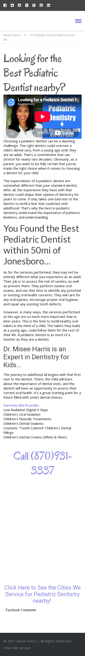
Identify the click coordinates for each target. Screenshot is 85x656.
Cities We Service (16, 648)
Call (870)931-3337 (42, 463)
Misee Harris (26, 641)
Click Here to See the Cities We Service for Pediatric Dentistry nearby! (42, 594)
